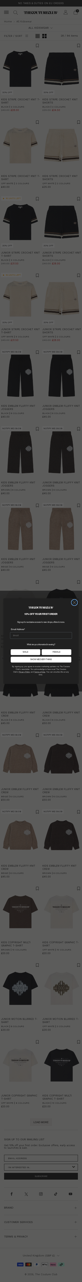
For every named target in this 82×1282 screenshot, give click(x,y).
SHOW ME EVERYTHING (41, 659)
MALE (25, 652)
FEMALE (56, 652)
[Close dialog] (74, 602)
